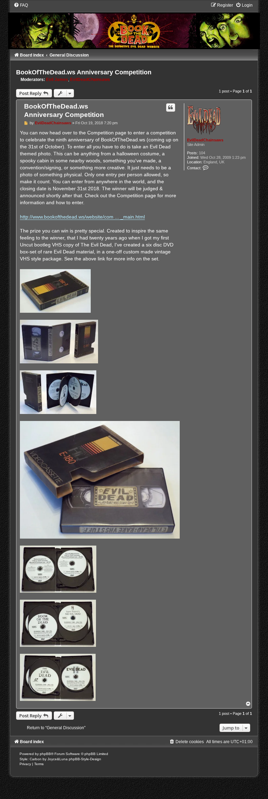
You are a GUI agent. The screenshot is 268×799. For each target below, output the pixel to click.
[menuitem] (21, 5)
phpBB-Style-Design (85, 759)
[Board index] (134, 25)
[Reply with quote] (170, 107)
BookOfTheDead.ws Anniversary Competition (83, 72)
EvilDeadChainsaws (90, 79)
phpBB (45, 754)
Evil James (57, 79)
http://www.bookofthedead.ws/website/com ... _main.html (82, 217)
